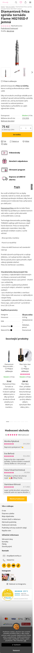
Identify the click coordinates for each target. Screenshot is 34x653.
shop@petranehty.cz (14, 556)
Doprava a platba (8, 513)
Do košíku (17, 135)
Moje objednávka (8, 516)
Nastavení (16, 650)
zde (25, 640)
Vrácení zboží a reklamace (11, 519)
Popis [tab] (17, 186)
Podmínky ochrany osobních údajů (14, 528)
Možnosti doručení (7, 121)
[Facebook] (4, 565)
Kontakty (5, 542)
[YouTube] (13, 565)
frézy (28, 220)
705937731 (10, 560)
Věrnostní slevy (7, 539)
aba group (10, 31)
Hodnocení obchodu (9, 525)
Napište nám (6, 531)
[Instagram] (9, 565)
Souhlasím (17, 645)
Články (4, 544)
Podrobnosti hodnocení (9, 28)
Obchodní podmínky (9, 522)
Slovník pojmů (7, 546)
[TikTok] (18, 565)
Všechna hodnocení (17, 499)
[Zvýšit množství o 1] (30, 128)
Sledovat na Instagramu (17, 584)
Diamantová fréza (7, 208)
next (32, 364)
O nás (4, 511)
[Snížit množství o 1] (21, 128)
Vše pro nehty (27, 315)
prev (1, 364)
